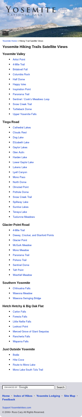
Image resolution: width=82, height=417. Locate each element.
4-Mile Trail (19, 64)
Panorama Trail (21, 94)
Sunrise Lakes (21, 207)
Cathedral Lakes (22, 127)
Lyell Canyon (20, 172)
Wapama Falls (21, 341)
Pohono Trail (20, 260)
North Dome (19, 182)
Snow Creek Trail (22, 104)
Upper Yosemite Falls (25, 114)
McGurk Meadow (22, 245)
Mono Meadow (21, 250)
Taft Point (18, 270)
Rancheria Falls (21, 336)
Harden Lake (20, 157)
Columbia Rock (21, 74)
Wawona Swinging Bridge (27, 298)
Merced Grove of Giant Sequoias (31, 331)
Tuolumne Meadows (24, 217)
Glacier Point (20, 240)
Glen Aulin (18, 152)
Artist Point (19, 59)
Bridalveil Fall (20, 69)
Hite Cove (18, 359)
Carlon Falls (19, 311)
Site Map (69, 395)
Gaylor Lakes (20, 147)
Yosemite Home (9, 41)
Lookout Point (20, 326)
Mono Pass (19, 177)
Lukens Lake (20, 167)
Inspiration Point (22, 89)
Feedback (8, 399)
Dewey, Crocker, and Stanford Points (33, 235)
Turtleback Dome (22, 109)
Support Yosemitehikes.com (16, 407)
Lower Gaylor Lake (23, 162)
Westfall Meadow (22, 275)
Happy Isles (19, 84)
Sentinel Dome (21, 265)
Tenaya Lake (20, 212)
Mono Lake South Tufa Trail (28, 369)
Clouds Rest (20, 132)
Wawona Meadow (22, 293)
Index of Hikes (23, 395)
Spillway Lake (20, 202)
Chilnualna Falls (22, 288)
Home (6, 395)
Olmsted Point (21, 187)
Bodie (16, 354)
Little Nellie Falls (22, 321)
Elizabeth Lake (21, 142)
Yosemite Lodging (48, 395)
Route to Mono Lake (24, 364)
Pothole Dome (21, 192)
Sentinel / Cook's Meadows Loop (31, 99)
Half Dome (19, 79)
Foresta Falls (20, 316)
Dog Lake (18, 137)
